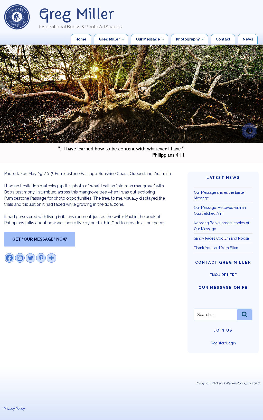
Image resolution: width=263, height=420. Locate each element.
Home (81, 39)
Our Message (148, 39)
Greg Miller (77, 14)
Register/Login (223, 343)
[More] (51, 258)
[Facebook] (9, 258)
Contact (223, 39)
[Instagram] (20, 258)
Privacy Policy (14, 409)
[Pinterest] (41, 258)
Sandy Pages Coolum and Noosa (221, 238)
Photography (188, 39)
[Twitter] (30, 258)
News (248, 39)
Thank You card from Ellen (216, 248)
